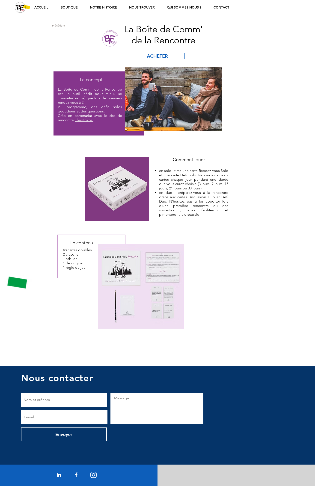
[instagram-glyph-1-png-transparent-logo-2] (93, 475)
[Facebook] (76, 475)
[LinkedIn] (59, 475)
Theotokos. (84, 120)
